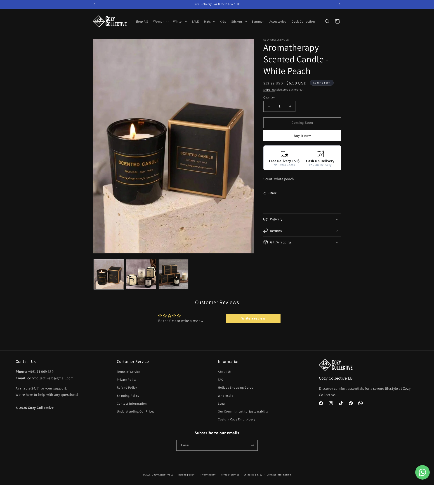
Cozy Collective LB (162, 474)
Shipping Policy (128, 395)
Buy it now (302, 135)
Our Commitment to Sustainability (243, 411)
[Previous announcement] (94, 4)
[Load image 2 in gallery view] (141, 274)
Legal (222, 403)
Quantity (269, 97)
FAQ (221, 380)
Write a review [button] (253, 318)
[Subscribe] (252, 445)
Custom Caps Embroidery (236, 419)
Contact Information (132, 403)
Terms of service (229, 474)
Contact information (279, 474)
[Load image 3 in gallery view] (173, 274)
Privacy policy (207, 474)
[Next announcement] (340, 4)
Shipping (269, 89)
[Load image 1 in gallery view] (109, 274)
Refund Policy (127, 387)
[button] (160, 21)
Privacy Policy (127, 380)
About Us (224, 372)
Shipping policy (253, 474)
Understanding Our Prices (135, 411)
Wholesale (225, 395)
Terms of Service (129, 372)
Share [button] (273, 193)
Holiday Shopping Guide (235, 387)
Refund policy (186, 474)
